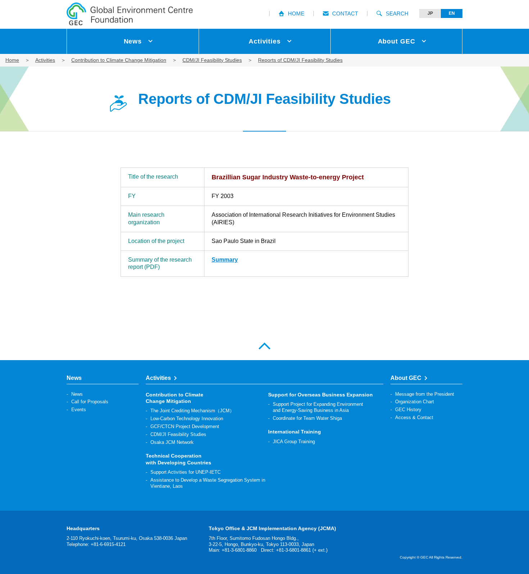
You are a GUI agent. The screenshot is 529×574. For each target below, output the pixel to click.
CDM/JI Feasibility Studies (212, 60)
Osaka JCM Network (172, 442)
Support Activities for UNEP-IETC (185, 472)
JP (430, 13)
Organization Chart (414, 401)
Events (78, 409)
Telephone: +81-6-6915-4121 (96, 544)
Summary (225, 260)
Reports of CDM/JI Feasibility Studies (300, 60)
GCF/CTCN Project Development (184, 426)
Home (12, 60)
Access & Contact (414, 417)
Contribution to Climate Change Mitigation (118, 60)
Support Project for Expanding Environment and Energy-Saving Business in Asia (318, 407)
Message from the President (424, 394)
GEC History (408, 409)
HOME (296, 13)
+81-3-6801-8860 (239, 550)
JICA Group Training (294, 441)
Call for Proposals (89, 401)
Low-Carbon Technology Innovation (186, 418)
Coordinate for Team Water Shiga (307, 418)
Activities (45, 60)
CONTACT (345, 13)
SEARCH (397, 13)
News (77, 394)
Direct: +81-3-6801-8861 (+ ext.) (294, 550)
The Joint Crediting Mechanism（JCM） (192, 410)
